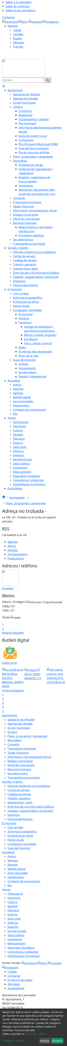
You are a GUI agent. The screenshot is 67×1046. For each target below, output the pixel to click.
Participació (15, 894)
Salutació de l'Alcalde (21, 719)
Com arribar (15, 827)
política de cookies (35, 1033)
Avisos (12, 546)
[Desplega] (28, 498)
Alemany (18, 42)
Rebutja (44, 1040)
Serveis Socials (17, 931)
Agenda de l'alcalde (20, 724)
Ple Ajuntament (17, 554)
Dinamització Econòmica (24, 956)
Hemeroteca (16, 877)
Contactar (8, 17)
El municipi (9, 823)
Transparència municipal (24, 777)
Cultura (12, 902)
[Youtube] (35, 21)
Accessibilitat (16, 988)
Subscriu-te (9, 663)
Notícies (13, 550)
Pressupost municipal (22, 748)
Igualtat (13, 906)
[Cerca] (47, 80)
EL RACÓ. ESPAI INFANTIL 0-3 (32, 674)
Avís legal (14, 984)
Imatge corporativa (20, 761)
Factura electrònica (20, 819)
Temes (6, 889)
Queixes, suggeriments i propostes (30, 811)
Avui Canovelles (18, 873)
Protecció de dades (20, 980)
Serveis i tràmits (12, 782)
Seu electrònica (17, 773)
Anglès (17, 38)
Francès (18, 47)
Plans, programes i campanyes (26, 503)
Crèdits (12, 972)
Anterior (7, 633)
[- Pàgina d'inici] (23, 68)
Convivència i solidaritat (23, 952)
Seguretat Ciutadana (21, 948)
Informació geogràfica (22, 831)
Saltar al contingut (17, 6)
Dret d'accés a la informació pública (31, 807)
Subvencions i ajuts (20, 802)
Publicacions (16, 558)
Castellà (18, 34)
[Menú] (3, 86)
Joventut (13, 927)
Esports (13, 914)
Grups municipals (19, 728)
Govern (12, 732)
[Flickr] (23, 21)
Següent (18, 633)
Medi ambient (17, 943)
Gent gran (14, 919)
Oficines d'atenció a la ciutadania (29, 786)
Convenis (13, 744)
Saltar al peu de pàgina (20, 10)
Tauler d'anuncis (18, 753)
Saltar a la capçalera (18, 2)
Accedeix (7, 588)
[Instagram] (51, 21)
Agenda (13, 542)
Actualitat (8, 852)
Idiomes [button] (13, 26)
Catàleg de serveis (19, 794)
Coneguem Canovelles (22, 844)
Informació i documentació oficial (29, 757)
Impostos (14, 815)
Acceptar (57, 1040)
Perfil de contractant (21, 765)
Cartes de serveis (19, 790)
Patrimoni (14, 898)
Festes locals (16, 840)
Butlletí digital (16, 869)
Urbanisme (15, 939)
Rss (10, 885)
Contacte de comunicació (24, 881)
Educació (13, 910)
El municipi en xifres (21, 836)
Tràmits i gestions (19, 798)
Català (17, 30)
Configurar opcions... (14, 1040)
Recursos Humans (19, 769)
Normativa (14, 740)
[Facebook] (10, 21)
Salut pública (16, 935)
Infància (13, 923)
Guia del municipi (19, 848)
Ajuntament (17, 497)
